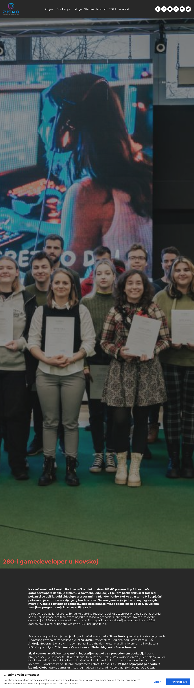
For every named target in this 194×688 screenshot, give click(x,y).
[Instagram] (164, 9)
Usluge (77, 9)
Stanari (89, 9)
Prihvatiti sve (178, 681)
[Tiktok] (188, 9)
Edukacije (63, 9)
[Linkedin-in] (176, 9)
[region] (97, 679)
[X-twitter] (182, 9)
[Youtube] (170, 9)
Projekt (49, 9)
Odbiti (158, 681)
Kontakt (123, 9)
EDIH (112, 9)
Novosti (101, 9)
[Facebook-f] (158, 9)
